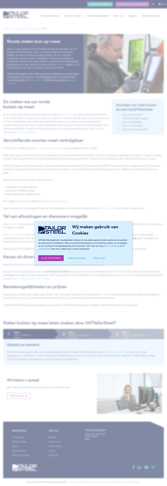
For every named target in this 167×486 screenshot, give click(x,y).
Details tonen (99, 258)
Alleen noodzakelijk (77, 258)
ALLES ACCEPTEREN (51, 258)
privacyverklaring (111, 246)
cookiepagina (45, 249)
